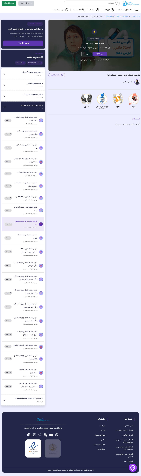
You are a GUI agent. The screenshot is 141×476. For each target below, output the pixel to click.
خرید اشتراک (9, 3)
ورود (86, 54)
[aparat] (45, 435)
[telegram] (40, 435)
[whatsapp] (57, 435)
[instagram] (28, 435)
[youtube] (51, 435)
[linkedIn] (34, 435)
